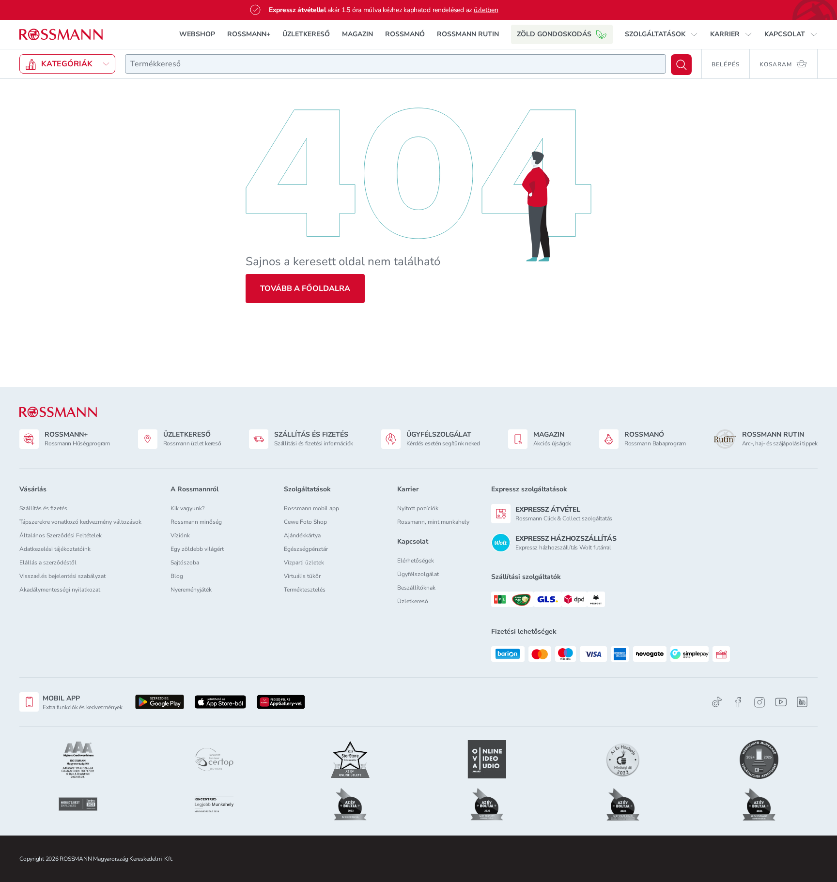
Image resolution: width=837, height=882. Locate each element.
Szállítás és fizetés (43, 508)
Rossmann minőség (196, 522)
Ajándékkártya (302, 535)
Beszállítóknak (416, 588)
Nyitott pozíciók (417, 508)
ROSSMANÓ (405, 34)
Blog (176, 576)
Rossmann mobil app (311, 508)
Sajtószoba (184, 562)
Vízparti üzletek (304, 562)
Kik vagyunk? (187, 508)
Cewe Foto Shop (305, 522)
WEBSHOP (197, 34)
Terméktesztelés (305, 589)
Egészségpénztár (306, 549)
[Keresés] (681, 64)
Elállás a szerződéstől (48, 562)
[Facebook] (738, 702)
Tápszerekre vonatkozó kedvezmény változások (80, 522)
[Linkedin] (802, 702)
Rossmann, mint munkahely (433, 522)
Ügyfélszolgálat (418, 574)
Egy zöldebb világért (197, 549)
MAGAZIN (357, 34)
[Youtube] (781, 702)
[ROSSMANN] (58, 412)
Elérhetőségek (415, 560)
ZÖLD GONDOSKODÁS (554, 34)
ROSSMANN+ (248, 34)
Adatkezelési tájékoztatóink (55, 549)
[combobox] (395, 64)
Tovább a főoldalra (305, 288)
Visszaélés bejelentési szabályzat (62, 576)
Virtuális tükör (302, 576)
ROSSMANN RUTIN (468, 34)
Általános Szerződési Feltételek (60, 535)
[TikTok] (717, 702)
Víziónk (180, 535)
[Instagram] (759, 702)
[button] (661, 34)
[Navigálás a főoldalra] (61, 35)
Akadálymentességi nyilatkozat (59, 589)
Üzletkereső (412, 601)
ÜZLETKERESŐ (306, 34)
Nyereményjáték (191, 589)
